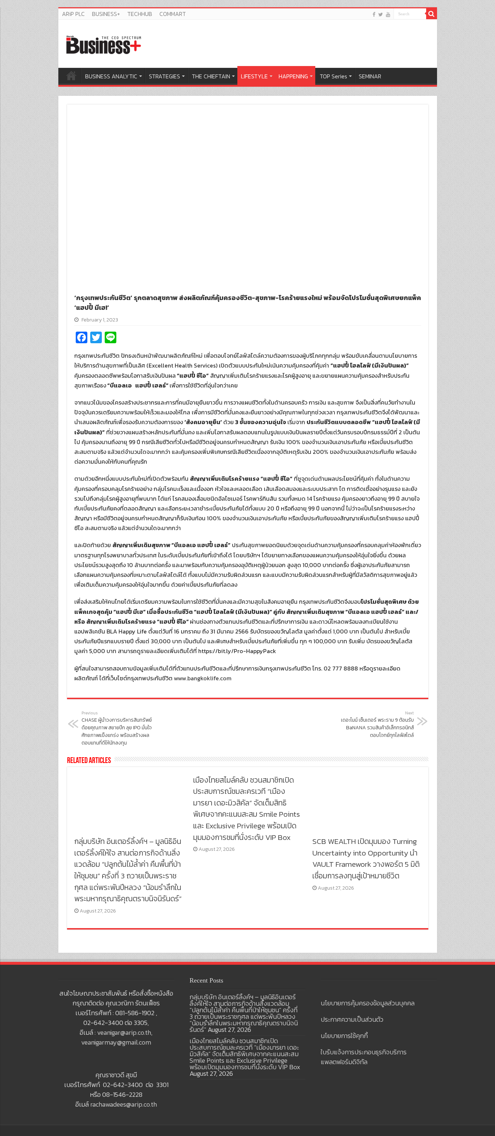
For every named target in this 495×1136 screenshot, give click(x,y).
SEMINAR (370, 76)
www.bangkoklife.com (203, 678)
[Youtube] (388, 14)
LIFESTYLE (254, 76)
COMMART (172, 13)
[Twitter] (381, 14)
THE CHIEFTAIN (211, 76)
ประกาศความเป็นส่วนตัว (352, 1019)
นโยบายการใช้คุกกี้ (344, 1036)
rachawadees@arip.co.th (123, 1104)
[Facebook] (374, 14)
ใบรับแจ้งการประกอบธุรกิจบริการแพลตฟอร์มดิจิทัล (364, 1057)
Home (71, 75)
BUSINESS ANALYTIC (111, 76)
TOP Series (333, 76)
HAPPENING (293, 76)
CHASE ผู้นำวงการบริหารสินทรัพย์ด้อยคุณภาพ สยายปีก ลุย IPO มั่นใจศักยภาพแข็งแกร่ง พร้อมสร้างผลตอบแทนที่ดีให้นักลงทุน (117, 728)
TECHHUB (139, 13)
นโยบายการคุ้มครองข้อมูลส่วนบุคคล (368, 1003)
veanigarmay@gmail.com (116, 1042)
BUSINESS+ (106, 13)
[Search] (431, 13)
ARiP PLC (73, 13)
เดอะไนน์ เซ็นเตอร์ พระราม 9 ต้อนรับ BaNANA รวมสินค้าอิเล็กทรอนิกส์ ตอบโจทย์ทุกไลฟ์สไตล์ (377, 724)
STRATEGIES (164, 76)
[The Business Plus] (103, 44)
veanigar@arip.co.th (124, 1032)
